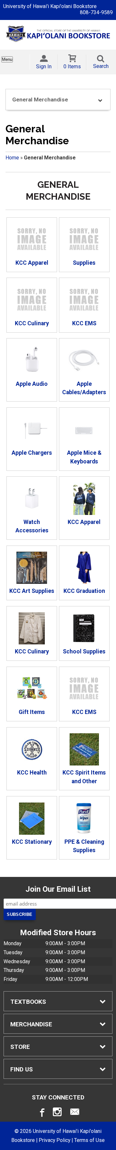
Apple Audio (32, 384)
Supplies (84, 263)
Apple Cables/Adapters (84, 388)
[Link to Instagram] (58, 1113)
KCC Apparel (31, 263)
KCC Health (32, 772)
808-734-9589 (96, 12)
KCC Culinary (32, 323)
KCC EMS (84, 323)
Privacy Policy (54, 1140)
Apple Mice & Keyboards (84, 457)
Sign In (44, 66)
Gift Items (32, 712)
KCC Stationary (32, 842)
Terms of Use (89, 1140)
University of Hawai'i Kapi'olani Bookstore (50, 6)
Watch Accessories (31, 526)
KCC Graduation (84, 591)
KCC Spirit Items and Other (84, 776)
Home (12, 158)
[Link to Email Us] (75, 1113)
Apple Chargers (32, 453)
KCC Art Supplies (31, 591)
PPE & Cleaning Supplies (84, 846)
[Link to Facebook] (41, 1113)
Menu (7, 59)
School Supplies (84, 651)
